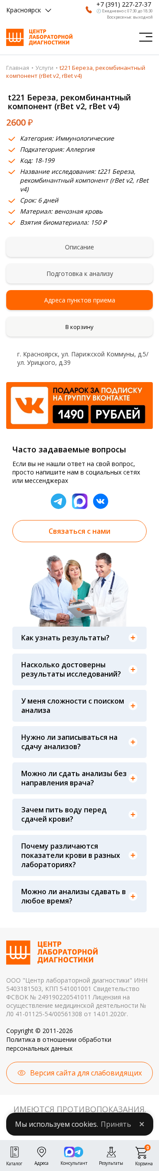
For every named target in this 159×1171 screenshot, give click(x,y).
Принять (116, 1124)
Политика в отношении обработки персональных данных (58, 1043)
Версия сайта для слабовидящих (86, 1073)
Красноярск (23, 10)
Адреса (41, 1162)
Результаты (111, 1162)
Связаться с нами (79, 531)
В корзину (79, 327)
